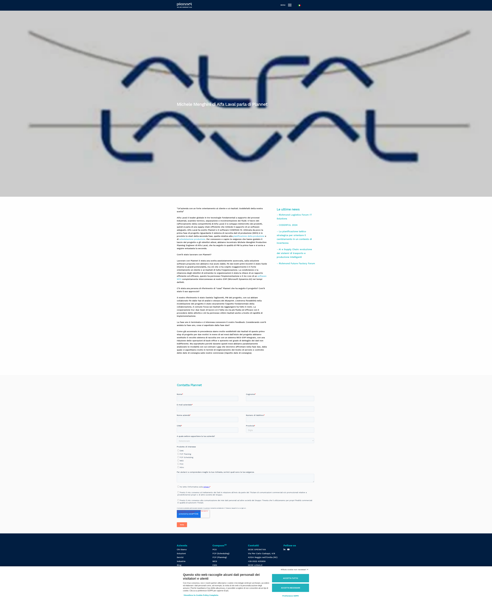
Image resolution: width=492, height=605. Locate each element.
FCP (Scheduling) (220, 553)
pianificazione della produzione (248, 236)
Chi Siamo (182, 549)
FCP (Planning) (219, 557)
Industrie (181, 561)
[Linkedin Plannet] (284, 549)
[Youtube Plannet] (288, 549)
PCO (214, 549)
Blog (179, 565)
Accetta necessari (290, 588)
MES (214, 561)
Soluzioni (181, 553)
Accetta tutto (290, 578)
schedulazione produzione (192, 239)
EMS (214, 565)
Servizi (180, 557)
